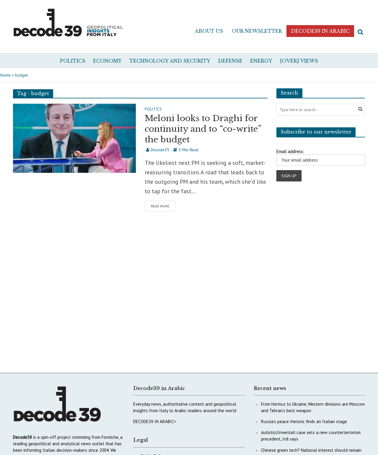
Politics (72, 61)
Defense (230, 61)
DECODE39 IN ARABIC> (154, 421)
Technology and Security (169, 61)
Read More (160, 206)
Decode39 (160, 149)
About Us (209, 31)
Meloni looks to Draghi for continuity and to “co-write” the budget (203, 129)
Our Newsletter (257, 31)
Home (5, 75)
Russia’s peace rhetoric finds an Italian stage (304, 421)
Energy (261, 61)
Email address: (290, 151)
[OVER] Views (299, 61)
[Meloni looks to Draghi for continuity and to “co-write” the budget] (74, 138)
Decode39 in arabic (320, 31)
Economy (107, 61)
